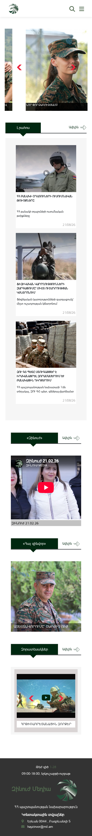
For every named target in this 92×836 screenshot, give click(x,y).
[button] (72, 67)
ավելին (74, 127)
